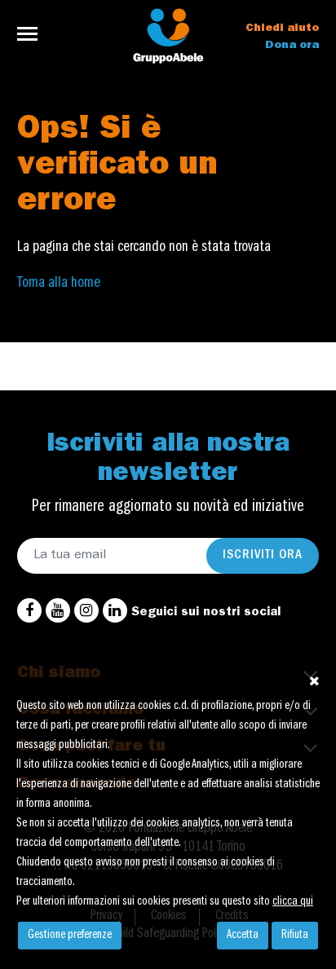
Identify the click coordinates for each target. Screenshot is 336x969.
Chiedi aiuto (282, 28)
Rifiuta (294, 935)
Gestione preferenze (70, 935)
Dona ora (292, 45)
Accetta (243, 935)
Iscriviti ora (263, 555)
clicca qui (292, 902)
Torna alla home (58, 283)
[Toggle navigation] (32, 33)
